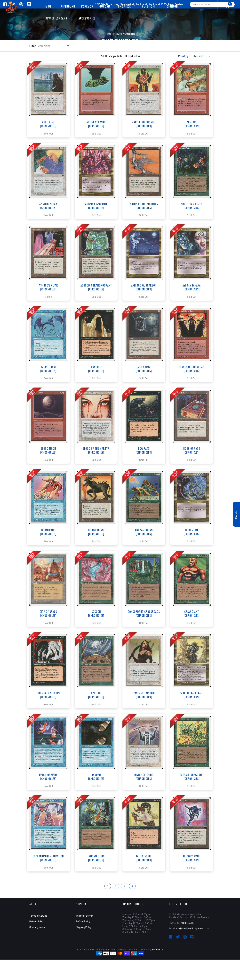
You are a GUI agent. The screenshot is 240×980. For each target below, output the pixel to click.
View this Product (50, 99)
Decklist (236, 514)
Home (108, 34)
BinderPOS (157, 949)
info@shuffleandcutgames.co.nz (192, 928)
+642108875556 (185, 923)
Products (117, 34)
